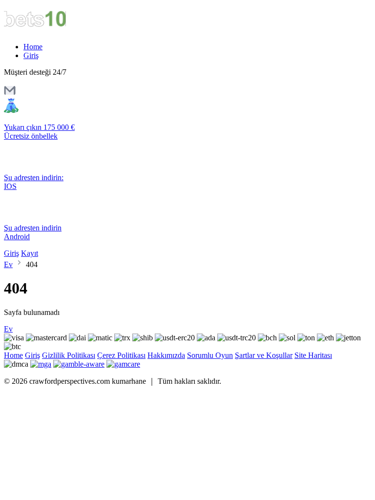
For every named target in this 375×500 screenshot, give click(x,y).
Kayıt (29, 253)
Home (32, 46)
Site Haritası (313, 355)
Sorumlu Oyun (210, 355)
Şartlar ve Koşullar (263, 355)
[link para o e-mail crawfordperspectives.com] (10, 93)
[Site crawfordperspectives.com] (45, 30)
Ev (8, 264)
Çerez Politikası (121, 355)
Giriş (31, 55)
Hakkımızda (166, 355)
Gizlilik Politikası (68, 355)
